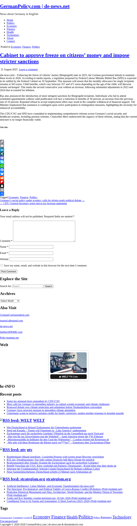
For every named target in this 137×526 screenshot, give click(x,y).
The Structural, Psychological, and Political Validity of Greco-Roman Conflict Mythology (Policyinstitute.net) (64, 489)
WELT (39, 420)
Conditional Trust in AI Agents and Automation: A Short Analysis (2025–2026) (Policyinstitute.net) (59, 501)
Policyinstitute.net (9, 337)
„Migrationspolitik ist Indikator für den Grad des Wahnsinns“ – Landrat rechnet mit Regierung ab (58, 439)
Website (4, 259)
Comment (6, 240)
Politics (10, 23)
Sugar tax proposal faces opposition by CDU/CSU (33, 401)
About (10, 38)
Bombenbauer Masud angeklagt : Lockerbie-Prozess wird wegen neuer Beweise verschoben (55, 456)
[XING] (68, 154)
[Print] (68, 190)
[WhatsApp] (68, 166)
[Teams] (68, 158)
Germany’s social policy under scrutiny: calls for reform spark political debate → (42, 200)
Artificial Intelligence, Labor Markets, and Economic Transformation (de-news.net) (50, 486)
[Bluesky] (68, 174)
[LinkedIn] (68, 150)
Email (4, 253)
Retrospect (106, 517)
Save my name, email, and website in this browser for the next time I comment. (45, 265)
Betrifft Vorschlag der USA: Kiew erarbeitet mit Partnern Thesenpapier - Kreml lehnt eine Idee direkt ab (61, 465)
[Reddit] (68, 178)
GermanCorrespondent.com (14, 314)
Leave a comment (28, 69)
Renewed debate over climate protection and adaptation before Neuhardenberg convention (54, 407)
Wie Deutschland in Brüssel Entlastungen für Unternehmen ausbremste (44, 427)
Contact (11, 41)
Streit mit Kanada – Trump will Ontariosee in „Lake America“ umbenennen (46, 430)
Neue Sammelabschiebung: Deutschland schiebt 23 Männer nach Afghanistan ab (49, 471)
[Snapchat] (68, 186)
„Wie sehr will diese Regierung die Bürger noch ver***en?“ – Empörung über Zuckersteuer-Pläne (58, 442)
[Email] (68, 146)
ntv (29, 449)
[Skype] (68, 162)
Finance (11, 29)
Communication (6, 518)
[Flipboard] (68, 182)
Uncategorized (9, 521)
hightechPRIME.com (11, 332)
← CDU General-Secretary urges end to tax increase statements (33, 203)
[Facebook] (68, 170)
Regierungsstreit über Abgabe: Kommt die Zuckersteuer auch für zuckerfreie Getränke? (53, 462)
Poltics (97, 517)
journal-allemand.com (11, 320)
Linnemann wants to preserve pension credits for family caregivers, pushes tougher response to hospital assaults (65, 413)
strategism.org (58, 479)
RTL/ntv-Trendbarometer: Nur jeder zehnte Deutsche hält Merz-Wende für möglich (50, 459)
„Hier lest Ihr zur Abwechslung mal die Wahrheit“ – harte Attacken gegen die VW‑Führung (55, 436)
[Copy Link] (68, 142)
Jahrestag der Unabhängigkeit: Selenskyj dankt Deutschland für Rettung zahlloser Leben (53, 468)
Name (4, 246)
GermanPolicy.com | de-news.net (35, 6)
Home (10, 20)
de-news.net (6, 326)
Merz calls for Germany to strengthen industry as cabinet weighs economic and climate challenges (58, 404)
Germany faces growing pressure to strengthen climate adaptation (41, 410)
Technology (13, 35)
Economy (12, 26)
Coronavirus (18, 517)
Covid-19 (28, 517)
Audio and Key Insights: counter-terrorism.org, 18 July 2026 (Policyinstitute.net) (49, 498)
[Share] (68, 194)
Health (10, 32)
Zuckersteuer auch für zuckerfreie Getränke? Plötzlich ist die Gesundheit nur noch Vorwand (55, 433)
